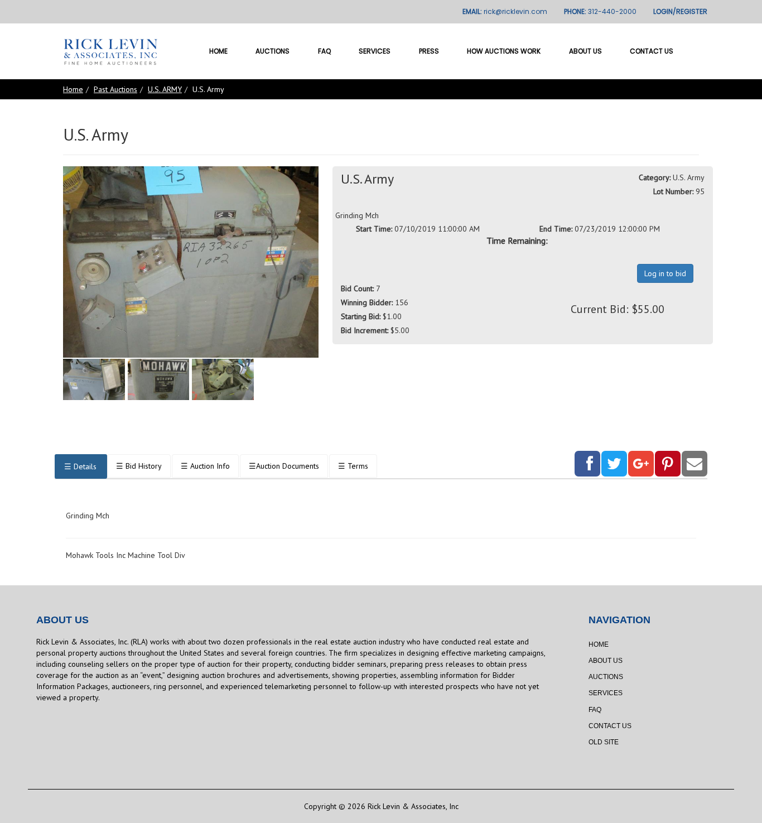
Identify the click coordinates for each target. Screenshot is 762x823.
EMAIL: (504, 11)
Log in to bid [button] (665, 273)
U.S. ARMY (165, 89)
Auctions (272, 51)
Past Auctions (115, 89)
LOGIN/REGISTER (680, 11)
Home (218, 51)
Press (429, 51)
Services (374, 51)
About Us (585, 51)
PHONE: (600, 11)
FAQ (324, 51)
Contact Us (651, 51)
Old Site (604, 742)
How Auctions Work (504, 51)
